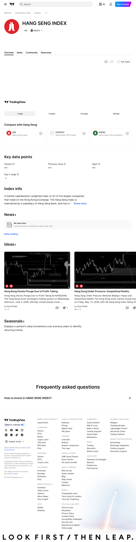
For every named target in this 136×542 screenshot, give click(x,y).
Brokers (65, 442)
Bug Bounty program (71, 525)
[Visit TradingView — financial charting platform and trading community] (15, 102)
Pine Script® (42, 499)
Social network (93, 422)
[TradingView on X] (6, 430)
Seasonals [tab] (46, 52)
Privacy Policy (68, 513)
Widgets (113, 422)
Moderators (92, 437)
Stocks (40, 431)
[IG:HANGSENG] (6, 286)
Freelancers (92, 465)
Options (40, 493)
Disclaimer (66, 510)
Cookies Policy (68, 516)
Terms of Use (67, 507)
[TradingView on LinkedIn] (6, 435)
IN (104, 4)
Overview (66, 439)
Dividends (41, 476)
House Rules (92, 434)
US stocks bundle (69, 462)
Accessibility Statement (72, 519)
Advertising (115, 442)
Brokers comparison (70, 445)
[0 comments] (57, 307)
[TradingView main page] (12, 4)
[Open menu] (5, 4)
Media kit (66, 485)
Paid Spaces (92, 468)
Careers (65, 482)
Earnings (41, 473)
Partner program (117, 448)
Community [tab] (32, 52)
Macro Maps (42, 496)
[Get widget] (111, 61)
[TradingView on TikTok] (17, 435)
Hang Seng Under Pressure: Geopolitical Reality (101, 291)
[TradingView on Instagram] (22, 430)
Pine (39, 448)
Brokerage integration (119, 445)
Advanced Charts (117, 431)
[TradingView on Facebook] (11, 430)
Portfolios (41, 487)
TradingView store (69, 493)
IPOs (39, 479)
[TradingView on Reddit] (22, 435)
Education (91, 448)
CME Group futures (70, 456)
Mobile (40, 507)
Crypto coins (42, 439)
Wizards (90, 462)
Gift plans (66, 431)
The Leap (66, 448)
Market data (67, 428)
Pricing (65, 425)
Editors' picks (92, 451)
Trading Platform (117, 434)
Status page (67, 528)
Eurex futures (67, 459)
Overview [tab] (9, 52)
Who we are (67, 470)
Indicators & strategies (96, 459)
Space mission (68, 473)
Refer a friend (93, 428)
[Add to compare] (41, 133)
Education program (118, 451)
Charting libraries (117, 425)
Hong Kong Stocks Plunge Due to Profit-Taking (31, 291)
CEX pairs (41, 442)
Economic (41, 470)
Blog (63, 476)
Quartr (15, 474)
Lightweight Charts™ (119, 428)
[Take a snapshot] (106, 61)
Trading (90, 445)
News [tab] (20, 52)
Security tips (67, 522)
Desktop (41, 510)
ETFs (39, 434)
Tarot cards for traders (71, 496)
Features (65, 422)
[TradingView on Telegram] (11, 435)
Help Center (67, 479)
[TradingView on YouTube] (17, 430)
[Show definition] (13, 164)
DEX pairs (41, 445)
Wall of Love (92, 425)
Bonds (40, 436)
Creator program (94, 431)
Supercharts (42, 422)
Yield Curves (42, 490)
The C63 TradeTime (70, 499)
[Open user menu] (110, 4)
